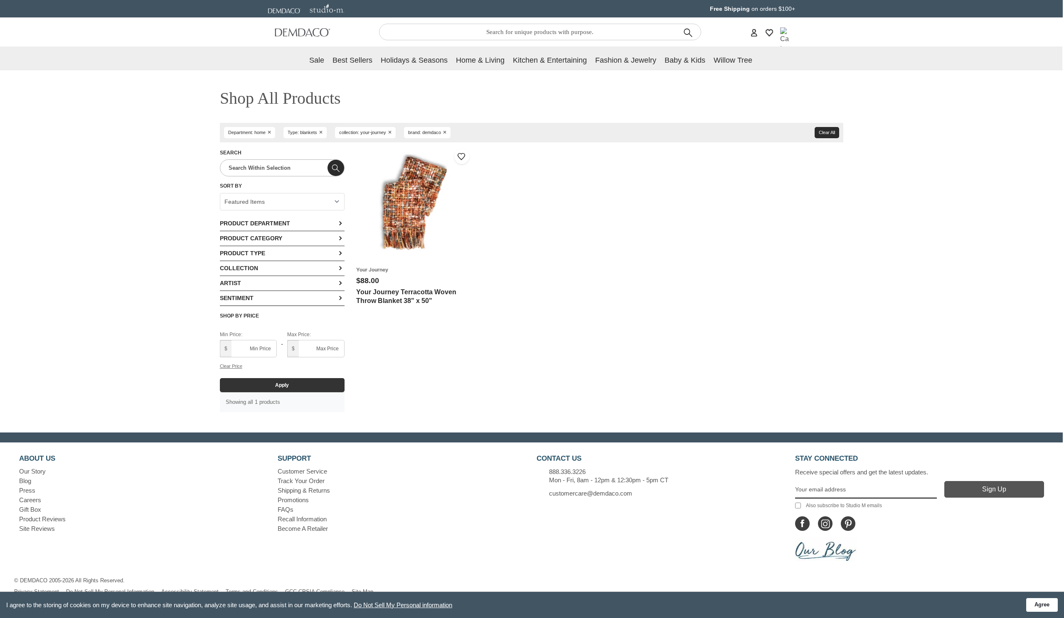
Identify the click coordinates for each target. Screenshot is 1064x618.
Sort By (231, 186)
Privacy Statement (36, 592)
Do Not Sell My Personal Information (110, 592)
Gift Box (30, 509)
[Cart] (784, 40)
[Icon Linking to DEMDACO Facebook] (802, 523)
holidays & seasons (414, 60)
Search (230, 153)
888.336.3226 (567, 471)
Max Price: (299, 334)
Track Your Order (301, 480)
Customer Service (302, 471)
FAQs (285, 509)
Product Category (251, 238)
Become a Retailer (303, 528)
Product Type (242, 253)
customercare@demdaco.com (590, 493)
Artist (230, 283)
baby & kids (685, 60)
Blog (25, 480)
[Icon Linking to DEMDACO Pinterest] (848, 523)
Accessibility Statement (190, 592)
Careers (30, 499)
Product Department (255, 223)
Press (27, 490)
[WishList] (769, 32)
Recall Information (302, 519)
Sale (316, 60)
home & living (480, 60)
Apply (282, 385)
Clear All (827, 132)
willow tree (733, 60)
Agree (1041, 604)
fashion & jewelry (625, 60)
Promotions (293, 499)
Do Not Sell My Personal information (403, 604)
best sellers (352, 60)
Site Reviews (37, 528)
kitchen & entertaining (550, 60)
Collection (239, 268)
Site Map (362, 592)
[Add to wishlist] (461, 156)
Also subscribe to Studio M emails (844, 505)
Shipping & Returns (304, 490)
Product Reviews (42, 519)
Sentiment (237, 298)
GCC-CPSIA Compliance (315, 592)
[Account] (754, 32)
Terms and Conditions (252, 592)
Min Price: (231, 334)
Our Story (32, 471)
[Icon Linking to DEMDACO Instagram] (825, 523)
